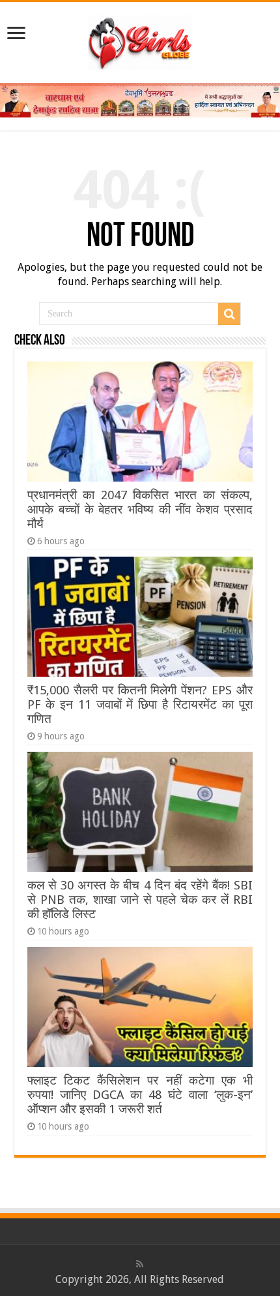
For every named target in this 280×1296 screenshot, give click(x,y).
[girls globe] (140, 39)
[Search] (229, 314)
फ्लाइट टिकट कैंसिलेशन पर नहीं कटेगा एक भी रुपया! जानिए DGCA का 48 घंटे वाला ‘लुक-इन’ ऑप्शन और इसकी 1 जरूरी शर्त (140, 1094)
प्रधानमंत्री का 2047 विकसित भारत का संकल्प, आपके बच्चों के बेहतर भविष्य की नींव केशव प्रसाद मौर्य (140, 509)
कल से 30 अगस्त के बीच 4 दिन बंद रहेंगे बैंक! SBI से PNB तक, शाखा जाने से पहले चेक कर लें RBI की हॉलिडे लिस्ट (140, 899)
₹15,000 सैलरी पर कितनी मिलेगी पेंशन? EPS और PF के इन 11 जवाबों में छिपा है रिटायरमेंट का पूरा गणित (140, 704)
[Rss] (140, 1264)
